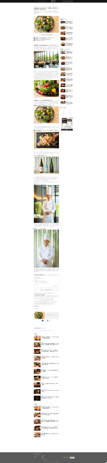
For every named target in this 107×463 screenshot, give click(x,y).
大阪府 (70, 111)
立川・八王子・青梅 (46, 6)
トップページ (35, 455)
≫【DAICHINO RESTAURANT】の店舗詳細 (46, 34)
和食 (49, 6)
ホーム (34, 3)
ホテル (57, 6)
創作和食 (52, 6)
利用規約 (43, 457)
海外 (70, 109)
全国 (63, 109)
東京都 (64, 111)
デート (55, 6)
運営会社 (43, 456)
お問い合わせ (43, 455)
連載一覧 (35, 456)
